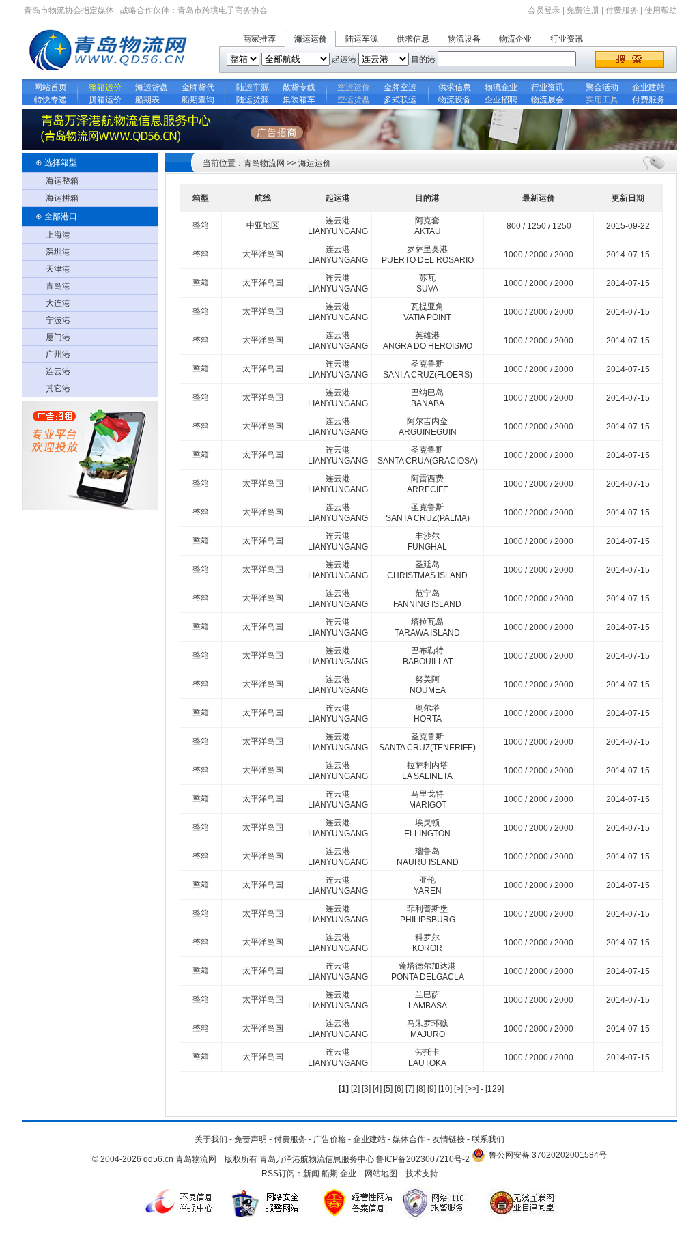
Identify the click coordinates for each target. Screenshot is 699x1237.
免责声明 (250, 1139)
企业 (348, 1173)
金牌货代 (198, 87)
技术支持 (421, 1173)
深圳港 (58, 252)
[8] (420, 1089)
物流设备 (464, 39)
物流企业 (515, 39)
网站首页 (50, 87)
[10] (445, 1089)
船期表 (151, 99)
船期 (330, 1173)
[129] (494, 1089)
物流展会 (547, 99)
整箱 (200, 225)
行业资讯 (566, 39)
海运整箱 (62, 181)
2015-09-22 (628, 226)
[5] (388, 1089)
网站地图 (381, 1173)
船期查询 (198, 99)
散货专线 (299, 87)
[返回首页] (110, 76)
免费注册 (583, 10)
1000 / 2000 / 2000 (538, 254)
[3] (366, 1089)
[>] (459, 1089)
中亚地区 (262, 225)
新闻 (311, 1173)
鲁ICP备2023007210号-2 (423, 1159)
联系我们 (488, 1139)
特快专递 (50, 99)
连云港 (58, 371)
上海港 (58, 235)
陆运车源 (361, 39)
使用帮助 (660, 10)
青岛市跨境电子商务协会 (222, 10)
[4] (377, 1089)
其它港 (58, 388)
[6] (399, 1089)
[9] (431, 1089)
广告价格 (329, 1139)
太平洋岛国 (262, 254)
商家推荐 (259, 39)
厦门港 (58, 337)
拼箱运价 (105, 99)
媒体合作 (409, 1139)
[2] (355, 1089)
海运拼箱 (62, 198)
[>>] (473, 1089)
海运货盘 (151, 87)
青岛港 (58, 286)
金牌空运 (400, 87)
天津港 (58, 269)
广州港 (58, 354)
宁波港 (58, 320)
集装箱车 (299, 99)
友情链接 (448, 1139)
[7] (409, 1089)
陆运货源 (252, 99)
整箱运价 (105, 87)
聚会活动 (602, 87)
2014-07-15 (628, 254)
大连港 (58, 303)
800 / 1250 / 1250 (539, 226)
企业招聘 (501, 99)
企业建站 (648, 87)
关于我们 (211, 1139)
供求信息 (413, 39)
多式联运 (400, 99)
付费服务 (621, 10)
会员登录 (544, 10)
